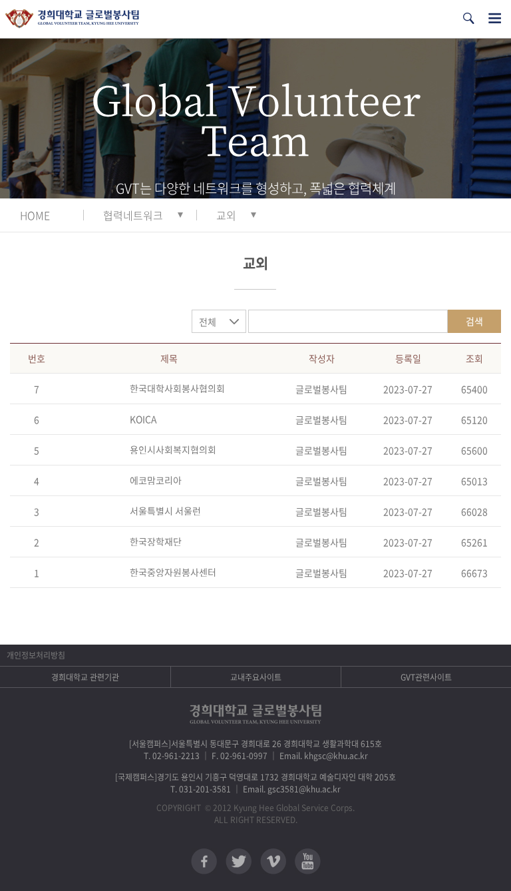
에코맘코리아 (156, 480)
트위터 (239, 861)
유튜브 (308, 861)
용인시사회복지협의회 (173, 449)
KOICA (143, 419)
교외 (226, 215)
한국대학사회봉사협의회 (177, 388)
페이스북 (204, 861)
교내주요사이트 (255, 677)
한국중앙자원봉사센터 (173, 572)
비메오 (273, 861)
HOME (35, 215)
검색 (474, 321)
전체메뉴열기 (494, 18)
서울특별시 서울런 (165, 510)
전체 (207, 321)
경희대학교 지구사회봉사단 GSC (72, 19)
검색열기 (468, 18)
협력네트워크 (133, 215)
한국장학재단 (156, 541)
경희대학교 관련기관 (85, 677)
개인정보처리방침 (36, 655)
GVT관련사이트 (426, 677)
